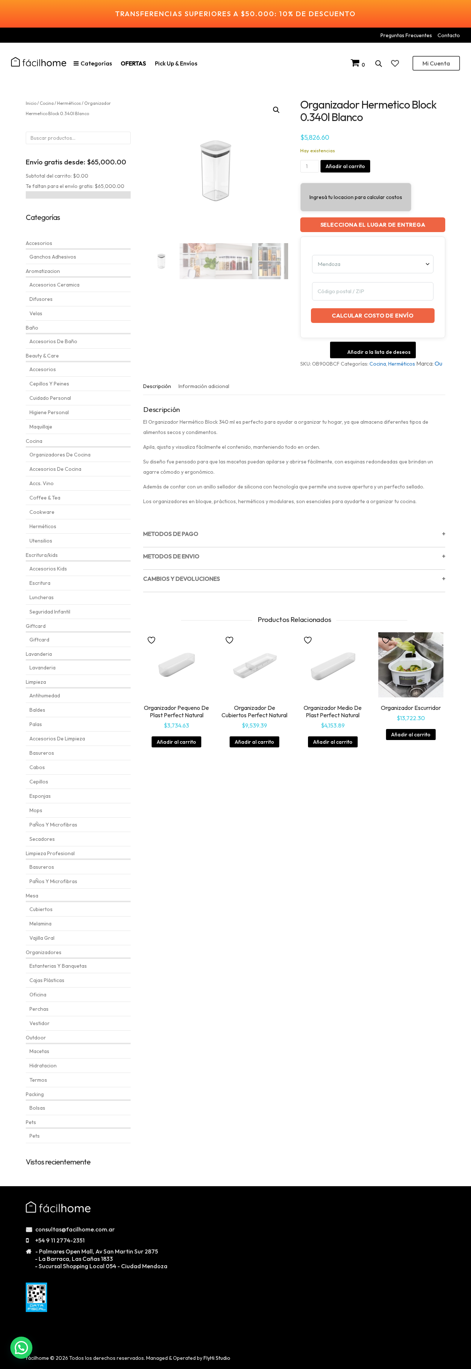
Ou (438, 363)
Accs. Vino (41, 483)
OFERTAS (133, 63)
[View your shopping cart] (356, 64)
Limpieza (36, 682)
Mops (35, 810)
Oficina (37, 994)
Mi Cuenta (436, 63)
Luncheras (41, 597)
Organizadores (43, 952)
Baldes (37, 710)
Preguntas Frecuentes (406, 35)
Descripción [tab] (157, 386)
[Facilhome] (38, 62)
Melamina (40, 923)
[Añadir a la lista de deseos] (152, 639)
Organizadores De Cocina (60, 454)
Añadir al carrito (345, 166)
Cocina (377, 363)
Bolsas (37, 1108)
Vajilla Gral (41, 938)
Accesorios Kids (48, 568)
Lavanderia (39, 654)
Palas (35, 724)
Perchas (39, 1009)
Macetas (39, 1051)
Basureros (41, 753)
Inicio (31, 103)
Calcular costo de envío (372, 315)
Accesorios (39, 243)
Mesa (32, 895)
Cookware (41, 512)
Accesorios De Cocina (55, 469)
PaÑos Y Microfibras (53, 824)
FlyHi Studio (216, 1358)
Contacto (449, 35)
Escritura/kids (42, 555)
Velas (35, 313)
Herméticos (401, 363)
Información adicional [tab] (203, 386)
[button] (276, 110)
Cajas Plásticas (46, 980)
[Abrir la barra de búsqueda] (378, 63)
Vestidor (39, 1023)
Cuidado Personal (50, 398)
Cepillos (38, 781)
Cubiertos (41, 909)
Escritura (39, 583)
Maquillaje (40, 426)
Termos (38, 1080)
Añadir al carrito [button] (176, 742)
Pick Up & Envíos (176, 63)
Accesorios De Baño (53, 341)
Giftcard (36, 626)
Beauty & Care (42, 355)
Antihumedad (44, 695)
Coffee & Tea (44, 497)
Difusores (41, 299)
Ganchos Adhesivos (52, 256)
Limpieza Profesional (50, 853)
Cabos (37, 767)
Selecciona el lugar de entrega (373, 224)
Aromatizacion (43, 271)
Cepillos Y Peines (49, 383)
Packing (35, 1094)
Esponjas (40, 796)
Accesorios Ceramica (54, 284)
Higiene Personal (49, 412)
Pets (31, 1122)
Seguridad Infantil (49, 611)
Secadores (42, 839)
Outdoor (36, 1037)
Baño (32, 327)
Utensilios (40, 540)
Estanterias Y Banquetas (58, 966)
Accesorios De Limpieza (57, 738)
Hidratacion (43, 1065)
